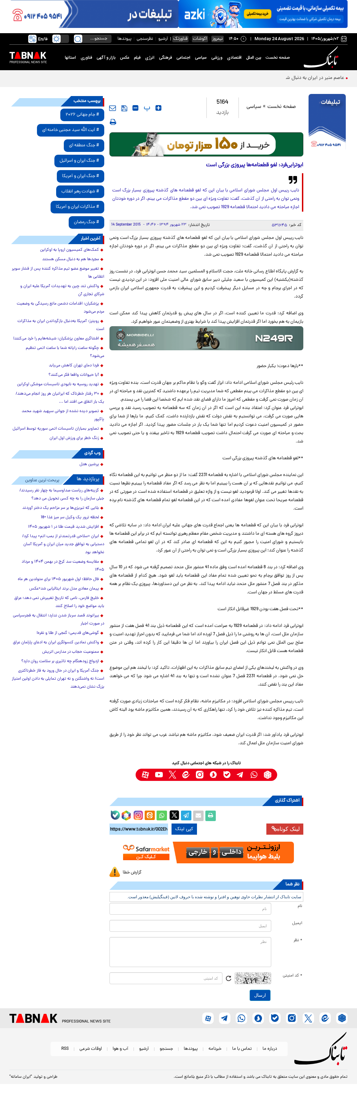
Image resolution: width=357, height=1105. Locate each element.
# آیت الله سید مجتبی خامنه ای (70, 130)
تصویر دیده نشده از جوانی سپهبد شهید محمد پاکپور (63, 415)
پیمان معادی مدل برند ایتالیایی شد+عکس (64, 589)
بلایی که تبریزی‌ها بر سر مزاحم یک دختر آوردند (60, 508)
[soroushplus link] (213, 774)
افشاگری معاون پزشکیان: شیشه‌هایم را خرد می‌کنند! (56, 339)
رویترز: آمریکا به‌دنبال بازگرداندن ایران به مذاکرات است (60, 325)
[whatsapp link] (254, 774)
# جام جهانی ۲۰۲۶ (82, 114)
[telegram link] (240, 774)
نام (300, 906)
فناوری (86, 57)
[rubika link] (267, 774)
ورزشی (216, 57)
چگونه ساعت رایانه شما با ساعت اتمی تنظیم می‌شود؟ (65, 352)
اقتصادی (234, 57)
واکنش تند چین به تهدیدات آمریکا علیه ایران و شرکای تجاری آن (62, 290)
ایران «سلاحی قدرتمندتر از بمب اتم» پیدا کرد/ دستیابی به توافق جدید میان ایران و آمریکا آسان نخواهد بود (63, 544)
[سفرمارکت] (206, 852)
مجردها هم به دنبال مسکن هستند (70, 259)
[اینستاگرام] (137, 814)
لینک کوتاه (288, 829)
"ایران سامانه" (20, 1077)
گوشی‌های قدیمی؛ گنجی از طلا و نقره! (68, 633)
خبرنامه (214, 1049)
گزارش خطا (132, 872)
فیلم (137, 57)
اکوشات (200, 39)
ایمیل (297, 923)
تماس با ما (242, 1049)
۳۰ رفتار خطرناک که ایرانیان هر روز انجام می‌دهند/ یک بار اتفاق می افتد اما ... (60, 398)
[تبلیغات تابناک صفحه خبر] (327, 122)
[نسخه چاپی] (210, 816)
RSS (65, 1049)
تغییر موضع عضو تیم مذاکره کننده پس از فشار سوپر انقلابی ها (58, 273)
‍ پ (146, 108)
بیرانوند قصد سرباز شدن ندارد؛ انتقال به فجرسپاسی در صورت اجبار (58, 620)
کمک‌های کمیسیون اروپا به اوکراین (69, 250)
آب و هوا (120, 1049)
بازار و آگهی (106, 57)
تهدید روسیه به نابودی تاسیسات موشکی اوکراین (58, 384)
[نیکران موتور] (206, 338)
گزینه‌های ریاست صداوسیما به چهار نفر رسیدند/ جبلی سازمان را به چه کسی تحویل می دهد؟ (62, 495)
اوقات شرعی (90, 1049)
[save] (124, 108)
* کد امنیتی (292, 976)
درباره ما (270, 1049)
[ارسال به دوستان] (198, 816)
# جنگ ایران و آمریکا (80, 176)
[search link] (78, 39)
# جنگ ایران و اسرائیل (79, 161)
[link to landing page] (322, 57)
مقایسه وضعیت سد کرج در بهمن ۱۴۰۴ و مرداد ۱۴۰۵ (63, 566)
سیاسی (201, 57)
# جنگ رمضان (86, 222)
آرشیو (163, 39)
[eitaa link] (186, 774)
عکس (124, 57)
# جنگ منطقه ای (84, 145)
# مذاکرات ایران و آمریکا (77, 207)
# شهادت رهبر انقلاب (80, 191)
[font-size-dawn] (135, 108)
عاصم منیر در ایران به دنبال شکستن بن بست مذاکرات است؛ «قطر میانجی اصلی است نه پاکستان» (248, 78)
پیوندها (124, 39)
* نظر (298, 940)
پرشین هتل (89, 464)
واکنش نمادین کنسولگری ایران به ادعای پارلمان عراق (56, 642)
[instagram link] (199, 774)
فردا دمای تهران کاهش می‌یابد (74, 366)
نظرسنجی (145, 39)
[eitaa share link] (149, 816)
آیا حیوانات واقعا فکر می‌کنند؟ (73, 375)
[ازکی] (263, 14)
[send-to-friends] (112, 108)
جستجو (166, 1049)
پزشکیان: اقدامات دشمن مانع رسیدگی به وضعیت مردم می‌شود (60, 308)
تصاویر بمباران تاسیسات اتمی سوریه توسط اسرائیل (56, 429)
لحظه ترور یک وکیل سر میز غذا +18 (70, 517)
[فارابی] (206, 144)
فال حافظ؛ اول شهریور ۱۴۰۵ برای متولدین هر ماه (58, 579)
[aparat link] (145, 774)
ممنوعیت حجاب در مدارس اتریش (70, 652)
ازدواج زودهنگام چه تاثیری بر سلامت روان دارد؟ (60, 661)
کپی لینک (184, 829)
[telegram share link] (186, 816)
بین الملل (253, 57)
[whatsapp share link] (162, 816)
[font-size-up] (158, 108)
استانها (70, 57)
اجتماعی (183, 57)
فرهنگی (165, 57)
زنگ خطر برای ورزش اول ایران (74, 438)
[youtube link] (158, 774)
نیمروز (217, 39)
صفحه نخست (278, 57)
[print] (113, 122)
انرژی (149, 57)
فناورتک (180, 39)
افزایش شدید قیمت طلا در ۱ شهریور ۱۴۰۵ (63, 527)
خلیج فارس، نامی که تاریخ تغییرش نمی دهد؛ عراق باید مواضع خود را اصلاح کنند (59, 602)
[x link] (172, 774)
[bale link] (226, 774)
